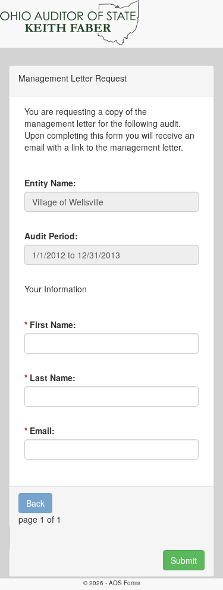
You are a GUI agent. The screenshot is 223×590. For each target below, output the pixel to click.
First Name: (53, 324)
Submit (184, 560)
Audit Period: (51, 236)
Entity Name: (50, 183)
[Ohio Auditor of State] (69, 22)
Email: (42, 430)
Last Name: (53, 377)
